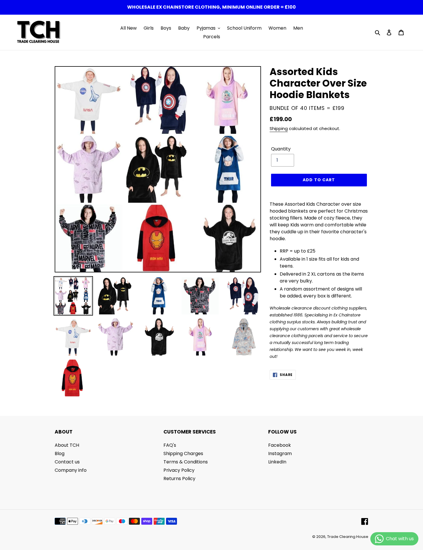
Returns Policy (179, 478)
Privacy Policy (179, 470)
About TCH (67, 445)
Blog (59, 453)
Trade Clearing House (347, 536)
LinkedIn (277, 462)
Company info (71, 470)
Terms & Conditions (185, 462)
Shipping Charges (183, 453)
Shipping (279, 128)
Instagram (280, 453)
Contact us (67, 462)
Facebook (279, 445)
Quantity (281, 149)
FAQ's (169, 445)
